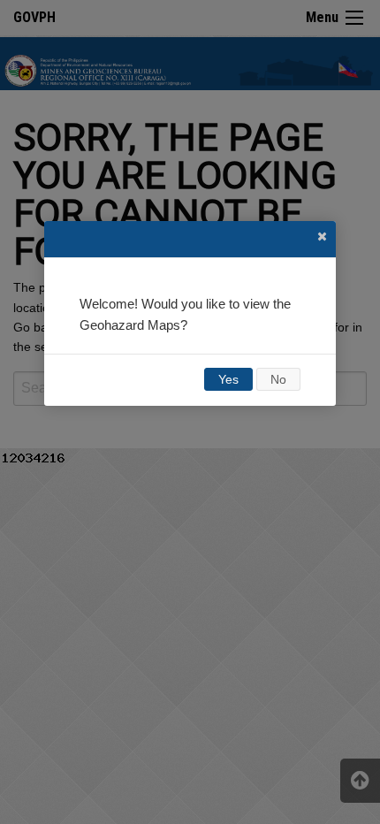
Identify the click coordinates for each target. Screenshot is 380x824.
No (278, 379)
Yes (228, 379)
